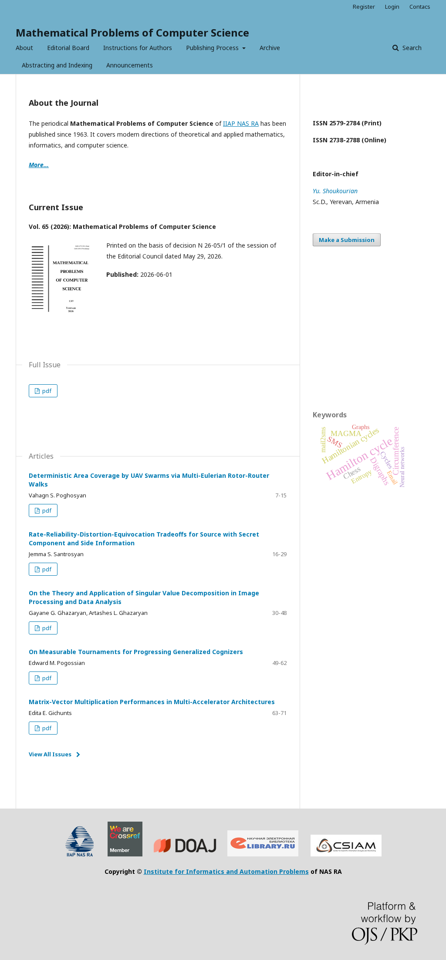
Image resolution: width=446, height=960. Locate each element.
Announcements (129, 65)
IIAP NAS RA (241, 123)
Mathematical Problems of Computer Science (132, 32)
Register (364, 6)
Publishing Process (213, 48)
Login (392, 6)
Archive (270, 48)
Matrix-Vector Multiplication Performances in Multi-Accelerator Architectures (152, 702)
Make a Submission (347, 240)
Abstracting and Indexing (57, 65)
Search (411, 48)
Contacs (419, 6)
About (24, 48)
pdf (46, 391)
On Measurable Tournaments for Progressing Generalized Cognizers (136, 652)
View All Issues (50, 754)
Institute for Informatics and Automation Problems (226, 871)
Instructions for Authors (137, 48)
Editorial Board (68, 48)
